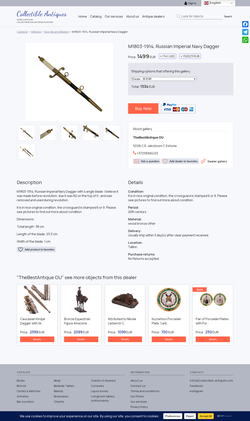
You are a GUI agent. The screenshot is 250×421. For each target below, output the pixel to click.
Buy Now (143, 108)
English (215, 2)
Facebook (196, 386)
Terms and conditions (144, 391)
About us (132, 16)
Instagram (196, 391)
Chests (59, 401)
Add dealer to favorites (183, 161)
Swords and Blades (56, 32)
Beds (57, 380)
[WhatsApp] (245, 40)
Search (228, 16)
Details (37, 339)
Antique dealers (153, 16)
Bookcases (61, 396)
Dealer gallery (217, 161)
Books (21, 380)
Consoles (97, 386)
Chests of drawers (103, 380)
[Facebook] (245, 24)
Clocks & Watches (28, 391)
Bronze (21, 386)
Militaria (36, 32)
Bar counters (25, 401)
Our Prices (137, 396)
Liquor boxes (99, 391)
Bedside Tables (64, 386)
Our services (114, 16)
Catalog (96, 16)
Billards (58, 391)
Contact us (138, 386)
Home (83, 16)
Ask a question (150, 161)
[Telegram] (245, 32)
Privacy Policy (139, 407)
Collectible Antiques (42, 13)
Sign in (192, 3)
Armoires (23, 396)
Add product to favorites (39, 249)
